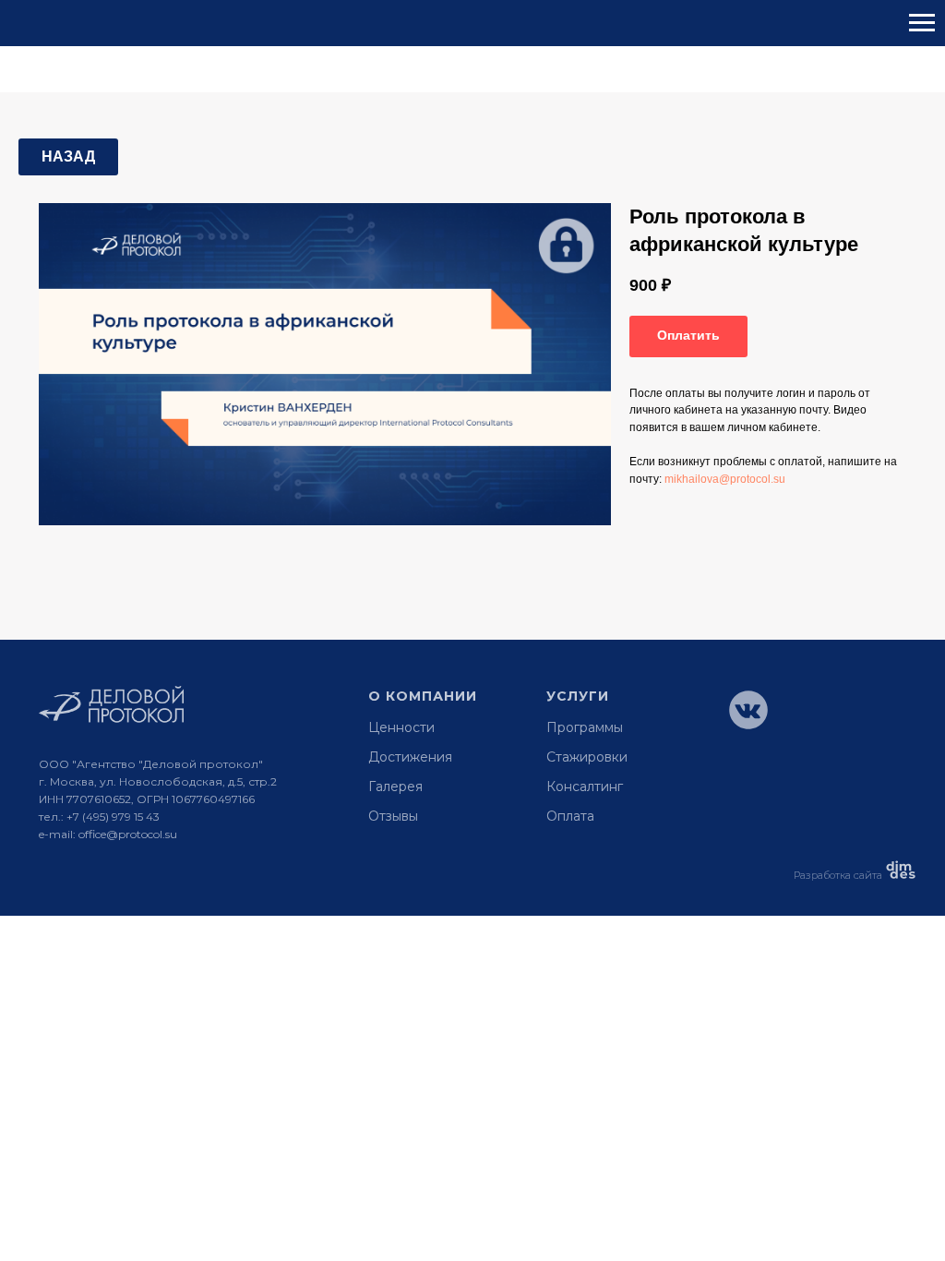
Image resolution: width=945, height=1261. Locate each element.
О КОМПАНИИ (422, 696)
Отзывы (393, 816)
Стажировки (587, 757)
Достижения (410, 757)
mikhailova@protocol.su (724, 479)
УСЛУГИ (577, 696)
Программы (584, 727)
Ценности (401, 727)
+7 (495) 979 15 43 (113, 816)
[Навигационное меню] (922, 23)
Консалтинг (584, 786)
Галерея (395, 786)
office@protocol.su (127, 834)
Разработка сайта (838, 875)
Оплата (570, 816)
